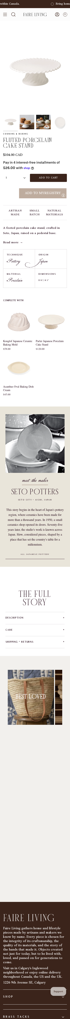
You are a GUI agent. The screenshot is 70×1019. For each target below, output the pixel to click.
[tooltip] (63, 195)
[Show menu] (5, 14)
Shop (8, 996)
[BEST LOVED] (31, 697)
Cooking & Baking (15, 134)
